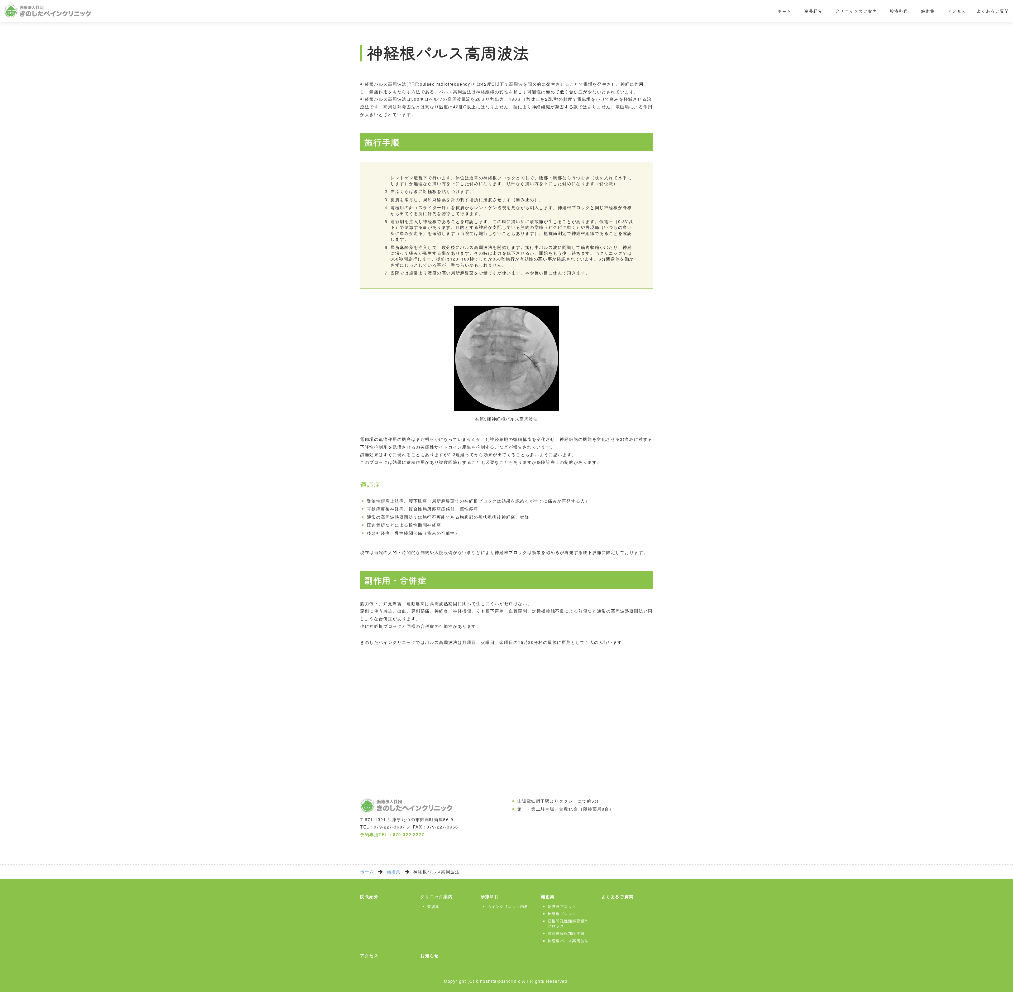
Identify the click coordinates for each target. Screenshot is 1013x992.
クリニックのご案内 (856, 11)
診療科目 (899, 11)
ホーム (784, 11)
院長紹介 (813, 11)
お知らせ (429, 955)
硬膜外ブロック (562, 906)
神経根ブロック (562, 913)
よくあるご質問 (993, 11)
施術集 (928, 11)
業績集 (433, 906)
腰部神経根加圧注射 (566, 933)
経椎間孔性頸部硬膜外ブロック (568, 923)
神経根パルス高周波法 (568, 940)
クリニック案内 (436, 896)
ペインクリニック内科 (507, 906)
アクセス (956, 11)
